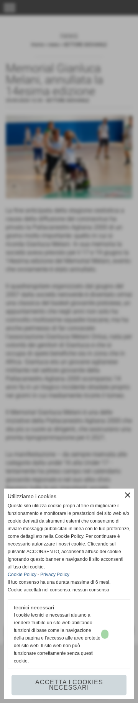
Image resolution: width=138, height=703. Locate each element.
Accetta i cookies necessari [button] (69, 685)
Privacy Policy (54, 574)
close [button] (127, 495)
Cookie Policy (22, 574)
